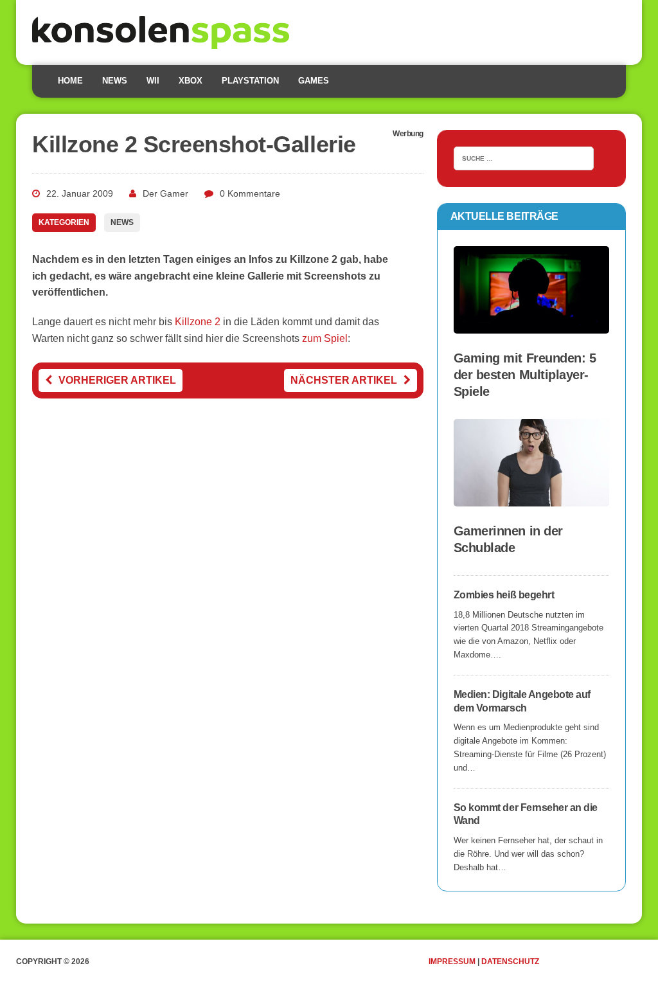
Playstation (250, 80)
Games (313, 80)
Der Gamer (165, 193)
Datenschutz (510, 961)
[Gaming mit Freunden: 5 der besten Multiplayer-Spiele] (531, 324)
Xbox (190, 80)
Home (70, 80)
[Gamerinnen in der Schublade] (531, 497)
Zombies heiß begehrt (504, 594)
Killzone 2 (197, 321)
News (114, 80)
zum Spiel (325, 338)
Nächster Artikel (343, 380)
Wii (153, 80)
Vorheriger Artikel (117, 380)
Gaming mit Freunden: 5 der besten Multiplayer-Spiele (525, 374)
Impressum (452, 961)
